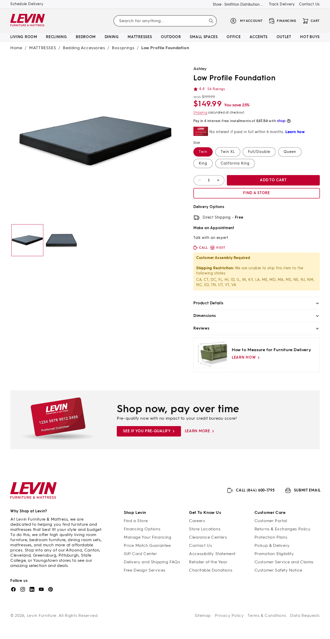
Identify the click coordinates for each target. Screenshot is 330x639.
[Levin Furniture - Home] (28, 21)
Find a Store (136, 520)
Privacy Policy (229, 615)
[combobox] (165, 20)
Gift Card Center (140, 553)
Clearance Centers (208, 537)
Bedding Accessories (84, 47)
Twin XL (228, 152)
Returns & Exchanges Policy (282, 528)
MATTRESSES (42, 47)
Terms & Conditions (267, 615)
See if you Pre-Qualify (146, 431)
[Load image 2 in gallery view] (61, 240)
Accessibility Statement (212, 553)
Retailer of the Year (208, 561)
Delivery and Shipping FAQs (152, 561)
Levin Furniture (42, 615)
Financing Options (142, 528)
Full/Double (259, 152)
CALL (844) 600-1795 (255, 490)
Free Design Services (145, 570)
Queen (290, 152)
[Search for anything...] (211, 21)
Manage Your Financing (147, 537)
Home (16, 47)
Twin (203, 152)
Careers (197, 520)
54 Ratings (216, 89)
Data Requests (305, 615)
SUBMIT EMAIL (307, 490)
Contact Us (309, 4)
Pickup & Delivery (272, 545)
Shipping (200, 112)
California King (235, 163)
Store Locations (204, 528)
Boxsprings (123, 47)
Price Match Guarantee (147, 545)
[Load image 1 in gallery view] (27, 240)
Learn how (244, 357)
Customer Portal (270, 520)
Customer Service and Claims (284, 561)
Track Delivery (282, 4)
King (203, 163)
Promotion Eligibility (274, 553)
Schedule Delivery (26, 4)
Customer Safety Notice (278, 570)
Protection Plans (270, 537)
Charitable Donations (210, 570)
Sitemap (203, 615)
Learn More (197, 431)
